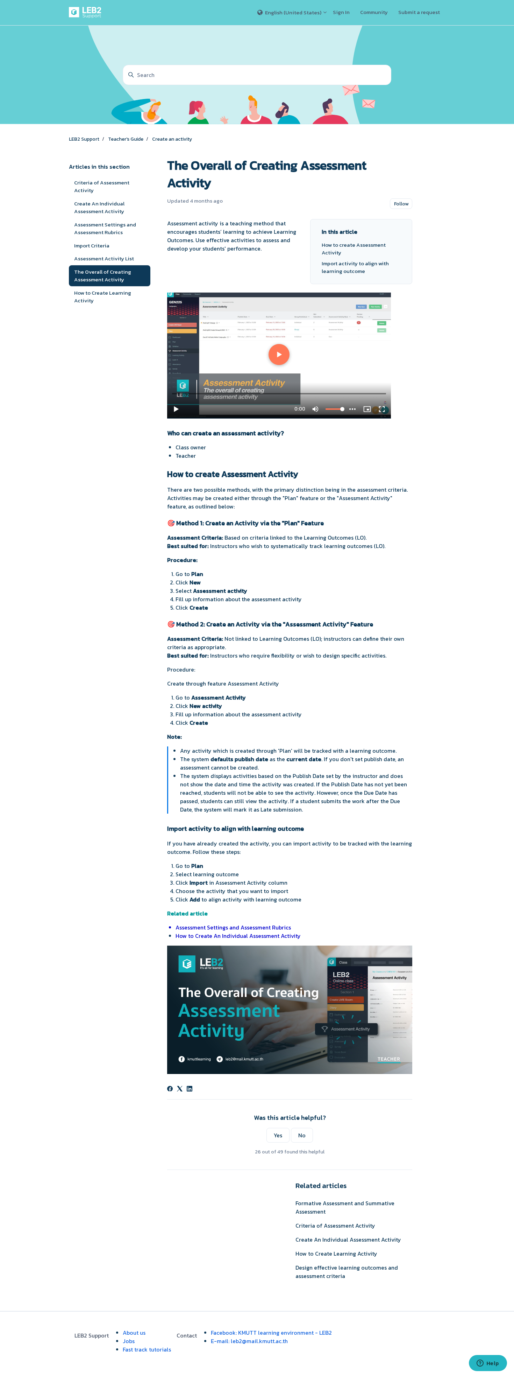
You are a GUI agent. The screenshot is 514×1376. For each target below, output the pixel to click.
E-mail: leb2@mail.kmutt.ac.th (249, 1341)
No (302, 1135)
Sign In (341, 12)
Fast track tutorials (147, 1349)
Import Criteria (91, 245)
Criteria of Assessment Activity (335, 1225)
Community (374, 12)
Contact (187, 1335)
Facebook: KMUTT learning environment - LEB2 (271, 1332)
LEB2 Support (84, 139)
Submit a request (419, 12)
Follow (401, 204)
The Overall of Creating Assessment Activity (102, 276)
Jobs (129, 1341)
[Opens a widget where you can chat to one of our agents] (488, 1364)
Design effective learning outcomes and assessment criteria (346, 1271)
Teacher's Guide (125, 139)
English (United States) (293, 12)
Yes (278, 1135)
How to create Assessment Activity (354, 249)
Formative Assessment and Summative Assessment (344, 1207)
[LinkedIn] (189, 1089)
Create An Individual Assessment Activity (348, 1239)
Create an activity (172, 139)
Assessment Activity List (104, 258)
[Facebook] (170, 1089)
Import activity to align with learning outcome (355, 267)
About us (134, 1332)
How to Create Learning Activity (336, 1253)
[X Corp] (180, 1089)
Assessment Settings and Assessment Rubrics (105, 228)
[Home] (86, 12)
